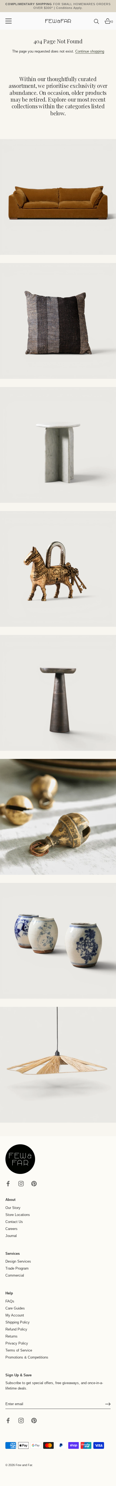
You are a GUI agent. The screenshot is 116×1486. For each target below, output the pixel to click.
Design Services (18, 1261)
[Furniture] (58, 445)
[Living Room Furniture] (58, 693)
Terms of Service (18, 1350)
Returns (11, 1336)
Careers (11, 1229)
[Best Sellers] (58, 197)
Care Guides (15, 1308)
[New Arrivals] (58, 321)
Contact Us (14, 1222)
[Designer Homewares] (58, 569)
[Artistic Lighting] (58, 1065)
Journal (11, 1236)
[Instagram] (21, 1183)
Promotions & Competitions (26, 1357)
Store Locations (17, 1215)
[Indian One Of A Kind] (58, 817)
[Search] (97, 23)
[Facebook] (8, 1183)
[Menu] (9, 21)
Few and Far (24, 1465)
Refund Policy (16, 1329)
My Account (14, 1315)
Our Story (13, 1208)
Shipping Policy (17, 1322)
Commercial (14, 1275)
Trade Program (17, 1268)
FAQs (9, 1301)
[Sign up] (108, 1404)
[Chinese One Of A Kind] (58, 941)
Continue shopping (89, 51)
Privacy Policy (16, 1343)
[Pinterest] (34, 1183)
